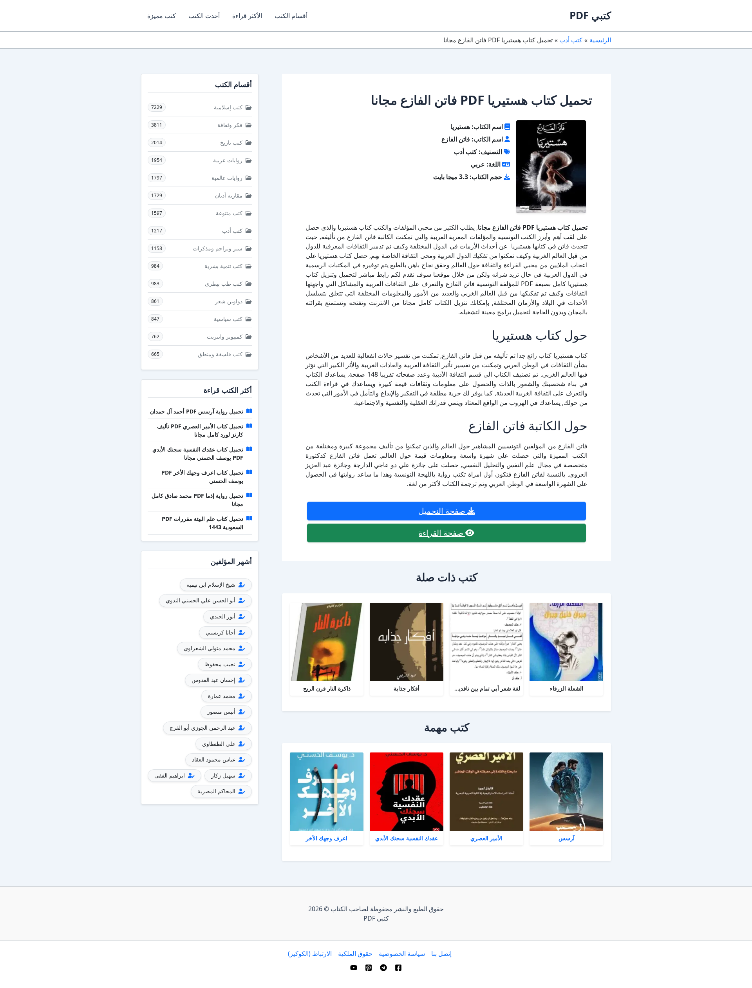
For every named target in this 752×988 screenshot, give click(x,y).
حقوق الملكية (355, 953)
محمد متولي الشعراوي (210, 648)
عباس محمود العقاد (214, 759)
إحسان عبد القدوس (214, 679)
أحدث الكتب (204, 15)
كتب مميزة (161, 15)
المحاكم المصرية (217, 791)
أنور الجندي (223, 616)
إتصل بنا (441, 953)
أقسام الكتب (291, 15)
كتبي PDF (590, 15)
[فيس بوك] (398, 967)
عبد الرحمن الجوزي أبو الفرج (203, 727)
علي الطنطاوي (219, 743)
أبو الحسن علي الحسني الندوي (201, 600)
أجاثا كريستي (221, 632)
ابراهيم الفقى (170, 775)
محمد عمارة (222, 696)
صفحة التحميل (442, 511)
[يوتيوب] (353, 967)
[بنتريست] (368, 967)
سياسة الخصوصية (402, 953)
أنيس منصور (222, 711)
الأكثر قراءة (247, 15)
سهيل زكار (224, 775)
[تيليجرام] (383, 967)
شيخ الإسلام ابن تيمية (211, 584)
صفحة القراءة (442, 533)
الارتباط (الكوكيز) (310, 953)
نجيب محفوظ (220, 664)
